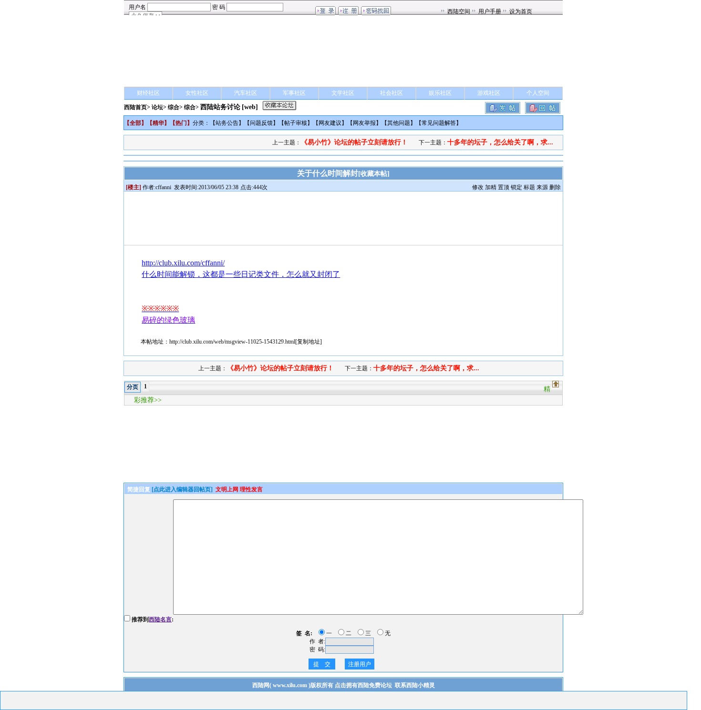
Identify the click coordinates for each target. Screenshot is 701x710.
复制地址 (308, 341)
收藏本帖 (374, 173)
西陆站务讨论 (220, 107)
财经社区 (148, 93)
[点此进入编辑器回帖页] (182, 489)
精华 (158, 123)
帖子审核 (295, 123)
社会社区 (391, 93)
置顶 (503, 187)
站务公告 (227, 123)
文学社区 (342, 93)
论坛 (157, 107)
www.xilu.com (290, 685)
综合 (173, 107)
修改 (478, 187)
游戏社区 (488, 93)
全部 (135, 123)
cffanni (163, 187)
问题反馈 (261, 123)
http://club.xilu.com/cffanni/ (183, 263)
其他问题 (398, 123)
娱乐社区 (440, 93)
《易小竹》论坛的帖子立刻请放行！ (354, 142)
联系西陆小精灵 (415, 685)
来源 (542, 187)
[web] (250, 107)
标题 (529, 187)
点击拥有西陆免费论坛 (363, 685)
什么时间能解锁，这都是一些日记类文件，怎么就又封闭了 (241, 274)
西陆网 (260, 685)
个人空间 (537, 93)
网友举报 (364, 123)
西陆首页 (135, 107)
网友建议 (330, 123)
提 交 (322, 664)
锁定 (516, 187)
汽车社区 (245, 93)
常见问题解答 (439, 123)
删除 (555, 187)
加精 (490, 187)
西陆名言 (160, 619)
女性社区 (197, 93)
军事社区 (294, 93)
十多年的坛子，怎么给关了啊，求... (500, 142)
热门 (181, 123)
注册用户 (359, 664)
